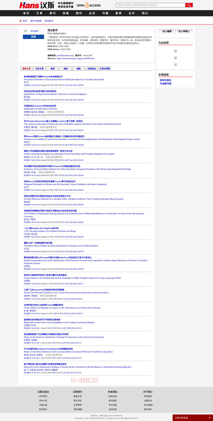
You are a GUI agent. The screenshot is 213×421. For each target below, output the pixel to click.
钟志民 (27, 172)
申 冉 (33, 325)
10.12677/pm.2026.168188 (73, 115)
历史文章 (40, 68)
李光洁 (27, 142)
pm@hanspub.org (65, 55)
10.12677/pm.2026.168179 (73, 252)
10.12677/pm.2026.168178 (73, 269)
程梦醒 (27, 112)
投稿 (33, 36)
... (91, 380)
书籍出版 (43, 405)
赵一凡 (40, 157)
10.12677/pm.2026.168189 (73, 100)
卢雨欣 (33, 219)
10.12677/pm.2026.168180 (73, 237)
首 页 (26, 13)
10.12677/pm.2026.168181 (73, 222)
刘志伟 (47, 370)
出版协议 (148, 400)
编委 (79, 68)
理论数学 (49, 21)
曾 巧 (26, 370)
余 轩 (26, 187)
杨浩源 (27, 202)
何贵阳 (27, 340)
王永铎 (27, 234)
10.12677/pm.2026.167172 (70, 358)
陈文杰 (40, 370)
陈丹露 (27, 97)
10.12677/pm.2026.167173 (70, 343)
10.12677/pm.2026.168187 (73, 130)
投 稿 (66, 13)
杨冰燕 (34, 112)
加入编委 (167, 31)
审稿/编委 (78, 409)
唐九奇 (33, 355)
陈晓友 (41, 112)
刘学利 (27, 266)
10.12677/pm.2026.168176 (72, 299)
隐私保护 (148, 409)
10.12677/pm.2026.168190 (73, 85)
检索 (53, 68)
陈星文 (40, 355)
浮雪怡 (27, 281)
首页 (25, 21)
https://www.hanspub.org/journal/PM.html (75, 58)
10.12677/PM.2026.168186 (73, 145)
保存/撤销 (148, 405)
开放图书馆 (165, 83)
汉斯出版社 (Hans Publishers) (111, 416)
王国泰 (27, 325)
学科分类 (43, 400)
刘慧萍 (27, 127)
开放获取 (148, 396)
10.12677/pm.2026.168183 (73, 190)
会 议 (92, 13)
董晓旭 (54, 370)
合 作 (132, 13)
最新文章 (26, 68)
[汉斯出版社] (37, 5)
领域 (66, 68)
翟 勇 (26, 355)
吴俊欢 (34, 340)
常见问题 (113, 405)
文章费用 (78, 405)
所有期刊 (43, 396)
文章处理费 (105, 68)
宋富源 (33, 370)
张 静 (26, 311)
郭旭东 (27, 157)
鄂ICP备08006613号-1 (129, 418)
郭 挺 (33, 172)
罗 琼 (26, 82)
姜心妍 (34, 234)
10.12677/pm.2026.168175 (72, 314)
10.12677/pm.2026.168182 (73, 205)
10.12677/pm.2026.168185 (73, 160)
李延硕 (34, 296)
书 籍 (105, 13)
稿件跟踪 (113, 400)
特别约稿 (113, 409)
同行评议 (78, 400)
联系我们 (43, 409)
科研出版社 (165, 80)
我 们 (145, 13)
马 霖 (26, 248)
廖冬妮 (34, 127)
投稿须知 (92, 68)
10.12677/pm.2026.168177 (73, 284)
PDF (56, 85)
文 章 (39, 13)
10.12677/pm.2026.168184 (73, 175)
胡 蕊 (26, 219)
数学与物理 (36, 21)
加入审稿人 (184, 31)
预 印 (79, 13)
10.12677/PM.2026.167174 (71, 328)
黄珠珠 (33, 311)
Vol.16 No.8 (35, 85)
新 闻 (118, 13)
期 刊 (52, 13)
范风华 (27, 296)
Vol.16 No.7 (35, 328)
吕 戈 (33, 157)
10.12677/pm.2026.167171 (70, 373)
